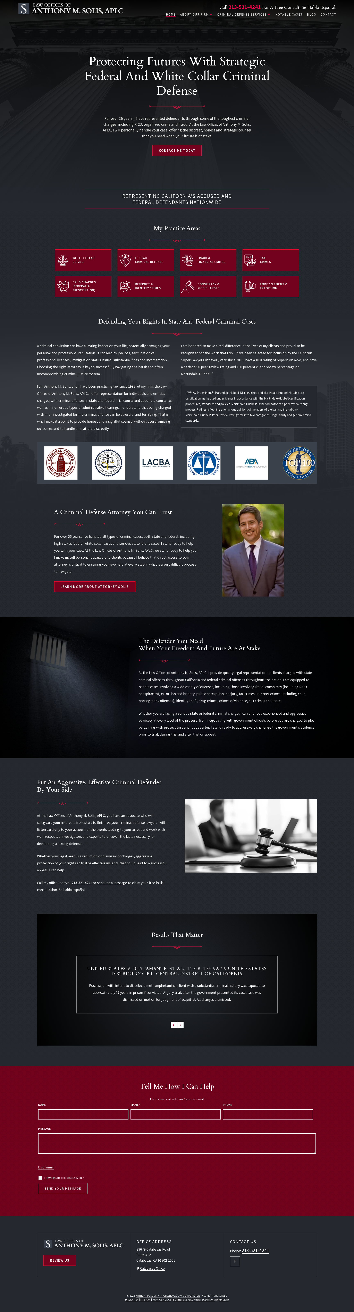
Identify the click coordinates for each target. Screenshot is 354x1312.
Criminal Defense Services (242, 14)
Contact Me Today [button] (177, 150)
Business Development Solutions (194, 1299)
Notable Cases (288, 14)
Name (42, 1105)
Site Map (145, 1299)
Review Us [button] (59, 1260)
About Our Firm (194, 14)
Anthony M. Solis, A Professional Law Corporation (168, 1295)
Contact (328, 14)
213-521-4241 (245, 6)
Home (171, 14)
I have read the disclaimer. (64, 1178)
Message (44, 1129)
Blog (311, 14)
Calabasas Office (152, 1268)
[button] (174, 1025)
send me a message (112, 882)
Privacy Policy (161, 1299)
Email (135, 1105)
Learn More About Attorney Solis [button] (95, 586)
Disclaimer (46, 1167)
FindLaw (224, 1299)
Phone (227, 1105)
